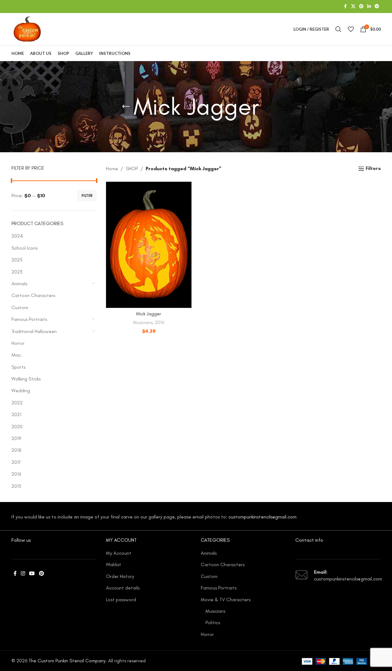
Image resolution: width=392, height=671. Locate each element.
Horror (17, 343)
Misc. (16, 355)
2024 (17, 236)
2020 (17, 426)
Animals (19, 284)
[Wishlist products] (351, 29)
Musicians (142, 322)
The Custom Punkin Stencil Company (67, 661)
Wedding (20, 390)
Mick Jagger (148, 314)
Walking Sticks (26, 379)
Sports (18, 367)
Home (112, 168)
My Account (118, 553)
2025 (17, 260)
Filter (86, 195)
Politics (212, 622)
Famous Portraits (29, 319)
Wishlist (113, 564)
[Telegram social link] (377, 6)
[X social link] (353, 6)
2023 (16, 272)
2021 (16, 414)
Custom (19, 307)
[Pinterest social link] (361, 6)
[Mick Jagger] (149, 245)
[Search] (338, 29)
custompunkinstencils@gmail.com (262, 517)
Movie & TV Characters (225, 599)
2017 (16, 462)
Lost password (121, 599)
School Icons (24, 248)
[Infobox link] (338, 576)
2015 (16, 486)
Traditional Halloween (34, 331)
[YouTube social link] (32, 573)
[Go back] (126, 106)
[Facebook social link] (345, 6)
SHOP (132, 168)
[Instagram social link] (23, 573)
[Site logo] (27, 29)
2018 (16, 450)
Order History (120, 576)
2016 (16, 474)
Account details (122, 588)
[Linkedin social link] (369, 6)
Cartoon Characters (33, 295)
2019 (16, 438)
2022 (17, 403)
